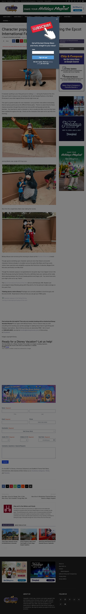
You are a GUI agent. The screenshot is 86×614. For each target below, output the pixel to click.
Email (33, 49)
